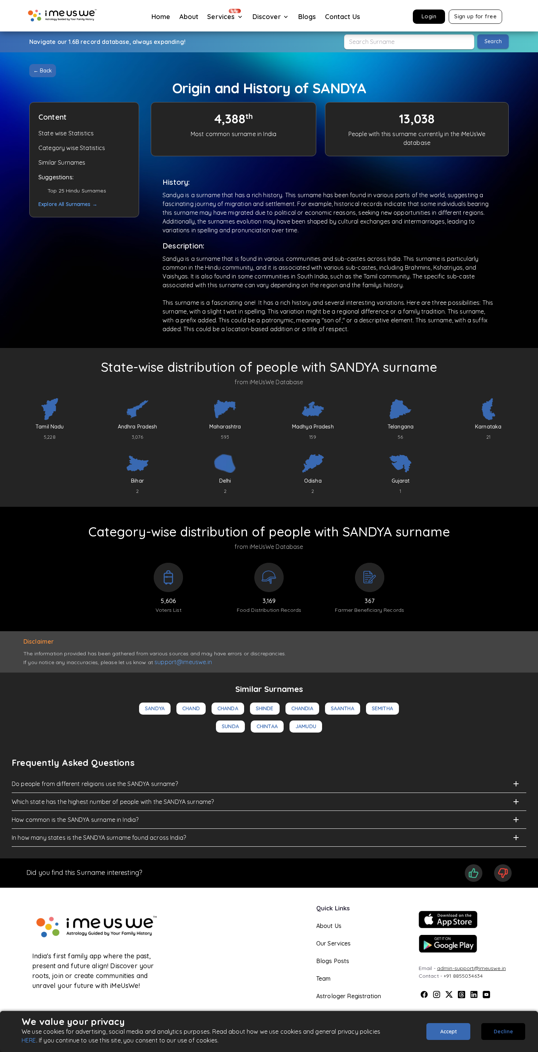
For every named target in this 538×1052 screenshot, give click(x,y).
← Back (42, 70)
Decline (503, 1031)
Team (323, 978)
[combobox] (409, 42)
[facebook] (424, 994)
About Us (328, 925)
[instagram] (436, 994)
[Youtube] (486, 994)
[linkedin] (473, 994)
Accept (448, 1031)
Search (493, 41)
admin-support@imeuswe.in (471, 968)
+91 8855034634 (463, 976)
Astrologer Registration (348, 996)
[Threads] (461, 994)
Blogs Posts (333, 961)
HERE (29, 1040)
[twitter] (449, 994)
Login (429, 16)
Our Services (333, 943)
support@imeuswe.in (183, 662)
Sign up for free (475, 16)
